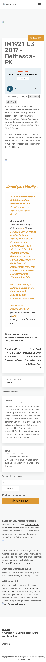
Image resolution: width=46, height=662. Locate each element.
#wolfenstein (17, 341)
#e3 (32, 338)
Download (34, 96)
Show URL (11, 102)
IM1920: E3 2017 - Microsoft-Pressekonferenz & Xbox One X (32, 360)
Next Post (35, 349)
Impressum (8, 633)
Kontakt (6, 630)
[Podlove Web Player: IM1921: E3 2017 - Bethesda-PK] (23, 81)
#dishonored (23, 338)
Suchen (6, 644)
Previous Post (13, 349)
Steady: (28, 228)
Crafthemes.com (23, 659)
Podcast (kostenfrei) (18, 334)
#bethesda (10, 338)
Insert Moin (14, 657)
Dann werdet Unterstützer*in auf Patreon (20, 225)
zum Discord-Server (11, 636)
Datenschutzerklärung (27, 633)
